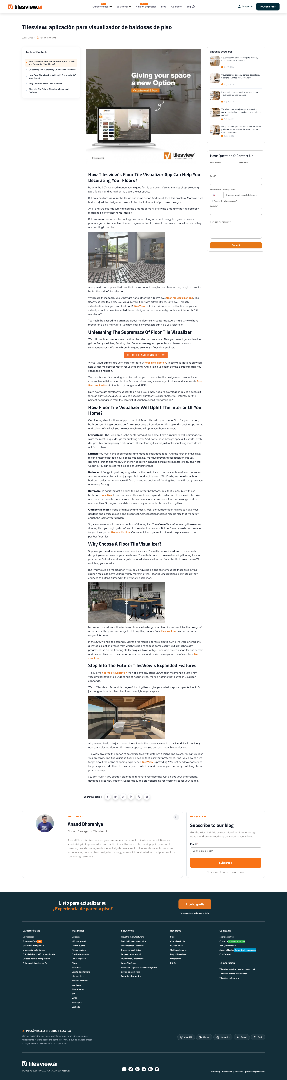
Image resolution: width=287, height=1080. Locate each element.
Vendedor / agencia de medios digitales (139, 967)
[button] (51, 53)
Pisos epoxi (77, 1002)
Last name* (243, 162)
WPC (74, 998)
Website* (214, 206)
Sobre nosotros (226, 936)
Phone (222, 189)
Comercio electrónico (131, 950)
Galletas (239, 1071)
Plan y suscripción (227, 945)
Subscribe (225, 862)
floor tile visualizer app (179, 297)
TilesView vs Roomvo (229, 978)
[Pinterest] (139, 797)
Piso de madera (79, 950)
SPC (74, 993)
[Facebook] (108, 797)
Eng (189, 6)
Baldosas (76, 936)
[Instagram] (123, 797)
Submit (236, 245)
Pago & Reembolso (178, 954)
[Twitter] (115, 797)
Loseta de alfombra (81, 971)
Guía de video (176, 945)
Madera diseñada (80, 980)
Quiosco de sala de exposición (36, 958)
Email (194, 844)
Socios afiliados (237, 950)
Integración (175, 958)
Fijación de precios (145, 5)
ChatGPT (188, 1037)
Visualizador (28, 936)
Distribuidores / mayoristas (133, 941)
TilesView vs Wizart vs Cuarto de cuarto (237, 969)
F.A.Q (173, 963)
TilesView (139, 306)
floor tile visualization (114, 672)
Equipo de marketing (130, 971)
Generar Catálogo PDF (33, 945)
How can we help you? (220, 221)
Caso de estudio (177, 941)
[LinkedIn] (131, 797)
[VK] (147, 797)
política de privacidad (255, 1071)
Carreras (232, 941)
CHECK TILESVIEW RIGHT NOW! (146, 355)
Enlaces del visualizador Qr (35, 963)
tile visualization (120, 532)
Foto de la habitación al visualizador (39, 954)
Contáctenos (225, 954)
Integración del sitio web (34, 950)
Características (101, 5)
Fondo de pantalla (80, 954)
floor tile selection (155, 362)
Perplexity (225, 1037)
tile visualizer (168, 631)
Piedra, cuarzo (78, 945)
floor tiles (106, 495)
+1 (217, 195)
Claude (206, 1037)
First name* (215, 162)
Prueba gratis (267, 6)
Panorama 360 (32, 941)
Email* (213, 176)
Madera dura (78, 976)
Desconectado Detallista (132, 945)
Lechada (76, 1006)
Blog (163, 6)
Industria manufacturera (132, 936)
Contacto (176, 6)
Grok (260, 1037)
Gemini (244, 1037)
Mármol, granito (79, 941)
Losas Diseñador (128, 963)
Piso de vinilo (78, 989)
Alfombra (76, 967)
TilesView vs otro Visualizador (233, 973)
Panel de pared (79, 958)
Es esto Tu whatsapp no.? (225, 201)
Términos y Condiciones (221, 1071)
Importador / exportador (132, 958)
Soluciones (122, 6)
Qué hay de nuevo (178, 950)
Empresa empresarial (131, 954)
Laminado (76, 985)
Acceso (245, 6)
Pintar (75, 963)
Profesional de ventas (131, 976)
